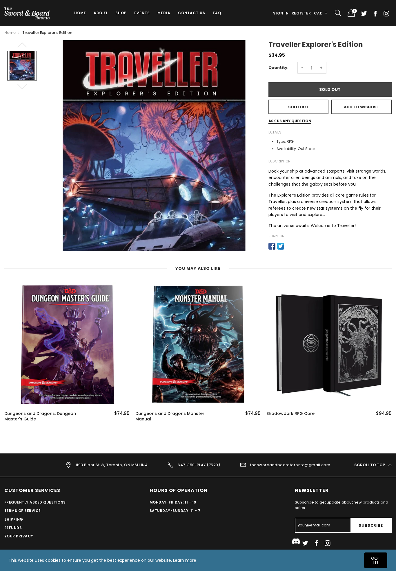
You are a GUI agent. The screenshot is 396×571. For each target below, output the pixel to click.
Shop (121, 12)
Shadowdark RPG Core (290, 413)
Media (163, 12)
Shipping (13, 519)
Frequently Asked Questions (35, 502)
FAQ (217, 12)
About (101, 12)
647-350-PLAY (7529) (199, 464)
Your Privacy (18, 536)
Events (142, 12)
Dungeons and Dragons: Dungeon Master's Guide (40, 416)
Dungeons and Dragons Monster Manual (169, 416)
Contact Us (191, 12)
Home (80, 12)
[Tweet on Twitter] (280, 246)
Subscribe (371, 525)
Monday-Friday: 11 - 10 (173, 502)
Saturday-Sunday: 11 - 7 (175, 510)
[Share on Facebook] (271, 246)
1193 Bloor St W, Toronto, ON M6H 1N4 (112, 464)
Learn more (184, 560)
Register (301, 13)
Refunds (13, 527)
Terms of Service (22, 510)
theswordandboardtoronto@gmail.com (290, 464)
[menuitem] (80, 13)
